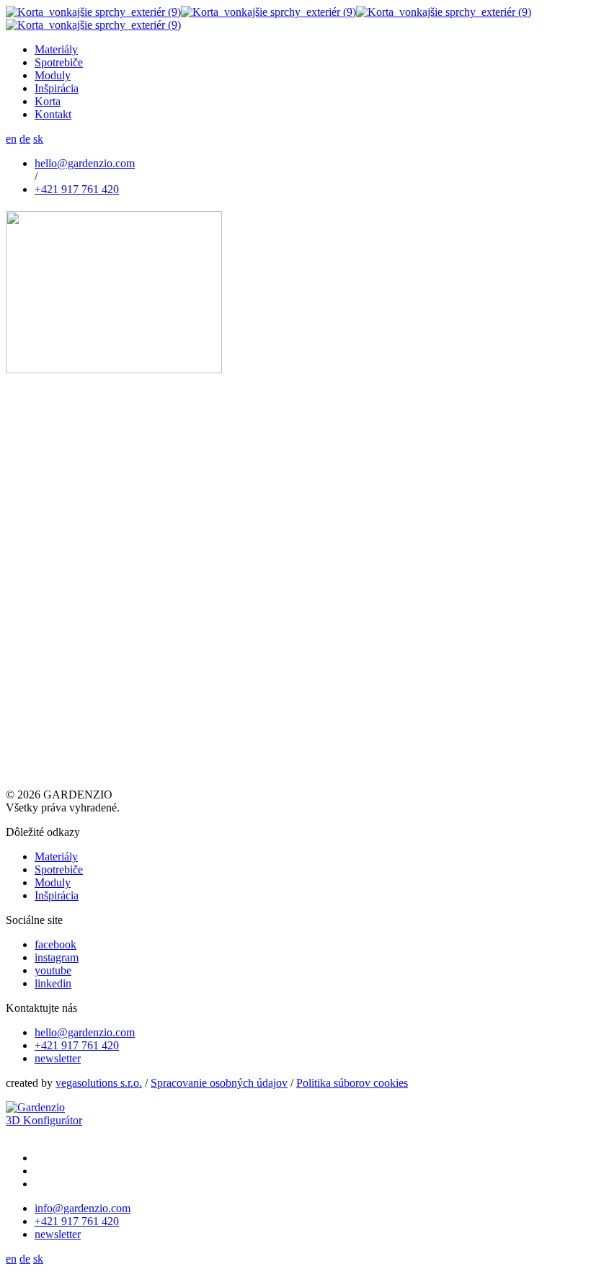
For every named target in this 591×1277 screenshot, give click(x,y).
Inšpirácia (57, 895)
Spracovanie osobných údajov (219, 1083)
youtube (53, 970)
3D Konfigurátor (44, 1120)
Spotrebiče (59, 869)
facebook (55, 944)
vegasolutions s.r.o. (98, 1083)
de (24, 139)
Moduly (53, 882)
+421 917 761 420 (77, 189)
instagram (57, 957)
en (11, 139)
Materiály (56, 856)
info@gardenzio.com (82, 1208)
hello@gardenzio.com (85, 163)
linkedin (53, 983)
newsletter (58, 1058)
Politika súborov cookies (352, 1083)
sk (38, 139)
